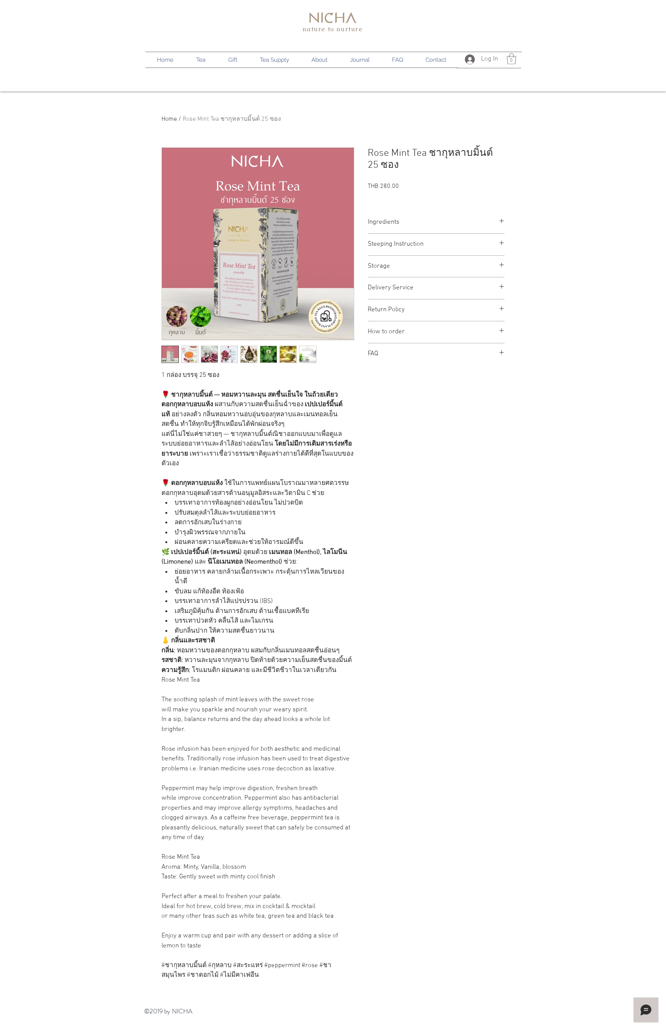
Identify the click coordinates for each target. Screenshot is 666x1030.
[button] (511, 58)
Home (169, 119)
